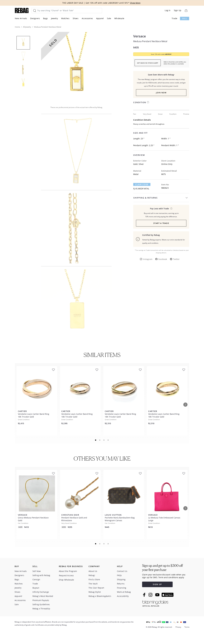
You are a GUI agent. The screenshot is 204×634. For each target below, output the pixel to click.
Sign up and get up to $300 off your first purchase (162, 568)
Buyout (35, 587)
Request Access (66, 575)
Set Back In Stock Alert (147, 63)
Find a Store (94, 579)
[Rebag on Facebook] (144, 595)
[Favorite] (53, 369)
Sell (184, 18)
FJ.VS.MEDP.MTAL (141, 188)
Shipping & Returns (145, 197)
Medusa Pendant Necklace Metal (150, 41)
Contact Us (122, 571)
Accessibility (123, 596)
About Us (93, 571)
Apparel (100, 18)
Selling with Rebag (41, 575)
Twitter (176, 259)
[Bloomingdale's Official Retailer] (155, 603)
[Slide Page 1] (95, 440)
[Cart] (186, 10)
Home (17, 27)
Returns (120, 583)
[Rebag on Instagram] (150, 595)
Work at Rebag (124, 592)
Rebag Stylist (95, 592)
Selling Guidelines (41, 604)
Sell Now (36, 571)
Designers (35, 18)
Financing (121, 587)
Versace (139, 36)
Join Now (161, 92)
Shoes (75, 18)
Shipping (121, 579)
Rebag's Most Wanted (42, 596)
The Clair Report (96, 587)
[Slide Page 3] (104, 440)
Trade (174, 18)
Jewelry (54, 18)
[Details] (171, 208)
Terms (186, 627)
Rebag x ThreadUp (41, 608)
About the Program (68, 571)
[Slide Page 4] (108, 440)
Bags (45, 18)
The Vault (93, 583)
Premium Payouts (40, 600)
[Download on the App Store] (167, 595)
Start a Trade (161, 223)
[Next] (185, 405)
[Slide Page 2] (100, 440)
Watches (65, 18)
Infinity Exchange (40, 592)
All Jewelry (27, 27)
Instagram (147, 259)
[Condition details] (148, 102)
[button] (76, 67)
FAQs (119, 575)
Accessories (87, 18)
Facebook (162, 259)
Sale (109, 18)
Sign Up (177, 10)
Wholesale (119, 18)
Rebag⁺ (92, 575)
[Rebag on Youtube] (158, 594)
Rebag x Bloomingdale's (100, 596)
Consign (36, 579)
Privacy (178, 627)
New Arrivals (21, 18)
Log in (167, 10)
